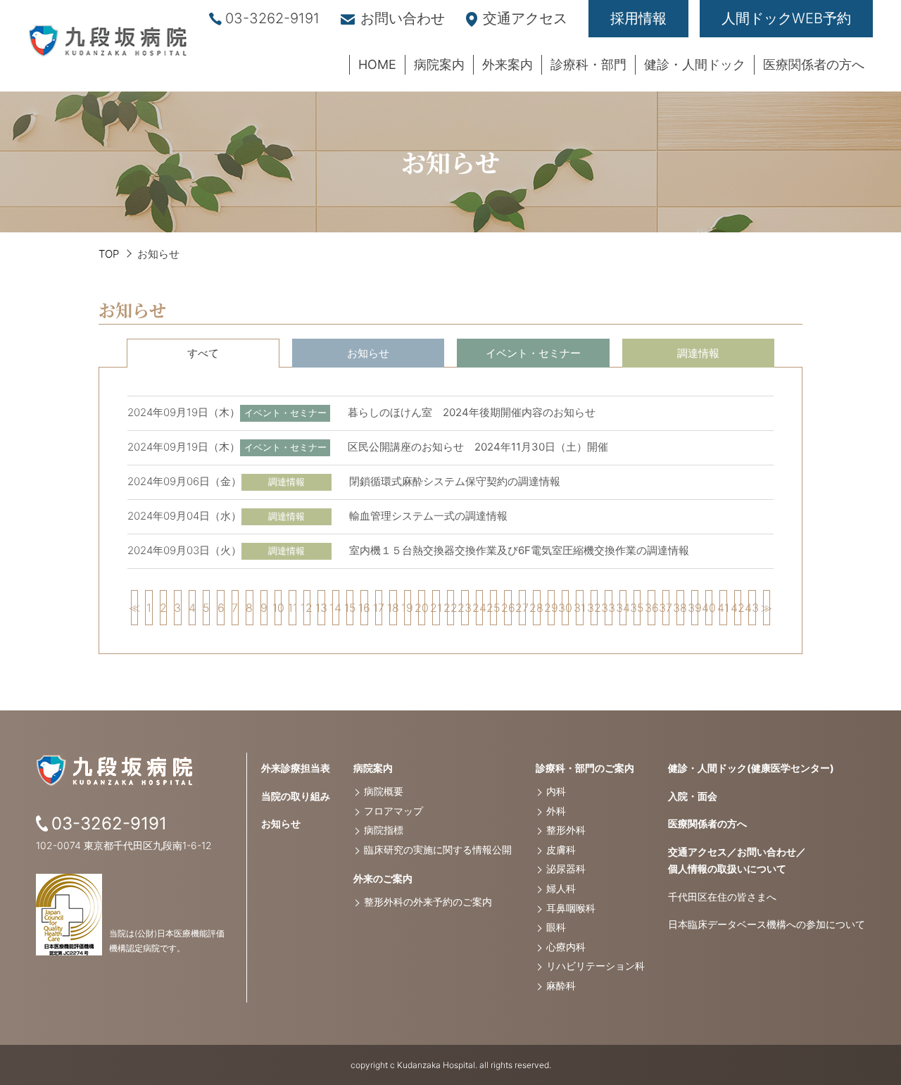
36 (651, 608)
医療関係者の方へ (707, 823)
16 (364, 608)
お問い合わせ (402, 18)
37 (666, 608)
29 (551, 608)
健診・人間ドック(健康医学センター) (751, 768)
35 (637, 608)
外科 (556, 811)
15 (350, 608)
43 (752, 608)
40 (709, 608)
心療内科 (566, 947)
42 (738, 608)
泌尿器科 (566, 868)
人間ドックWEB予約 (786, 18)
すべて (203, 353)
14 (336, 608)
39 (695, 608)
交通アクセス (525, 18)
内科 (556, 791)
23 (464, 608)
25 (493, 608)
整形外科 (566, 830)
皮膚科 (561, 849)
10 (278, 608)
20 (421, 608)
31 (579, 608)
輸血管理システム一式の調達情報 (428, 515)
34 (623, 608)
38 (680, 608)
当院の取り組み (295, 796)
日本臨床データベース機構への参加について (766, 924)
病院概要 (383, 791)
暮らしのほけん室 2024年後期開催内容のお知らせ (472, 412)
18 (393, 608)
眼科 (556, 927)
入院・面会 (692, 796)
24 (479, 608)
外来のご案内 (382, 878)
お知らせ (368, 353)
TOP (109, 254)
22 (450, 608)
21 (436, 608)
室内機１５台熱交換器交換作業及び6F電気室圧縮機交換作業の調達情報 (519, 550)
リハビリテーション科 (595, 966)
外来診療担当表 (295, 768)
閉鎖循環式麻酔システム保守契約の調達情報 (454, 481)
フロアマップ (393, 811)
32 (594, 608)
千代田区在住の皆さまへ (722, 897)
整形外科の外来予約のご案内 (428, 902)
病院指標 (383, 830)
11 (292, 608)
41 (723, 608)
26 (507, 608)
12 (307, 608)
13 (321, 608)
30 (565, 608)
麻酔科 (561, 985)
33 (608, 608)
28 (536, 608)
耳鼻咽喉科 (571, 908)
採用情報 (638, 18)
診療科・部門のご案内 (585, 768)
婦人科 (561, 888)
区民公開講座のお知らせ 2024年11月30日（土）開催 (478, 446)
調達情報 (698, 353)
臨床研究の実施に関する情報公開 (438, 849)
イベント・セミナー (533, 353)
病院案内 (373, 768)
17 (379, 608)
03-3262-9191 (272, 18)
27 (522, 608)
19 (407, 608)
